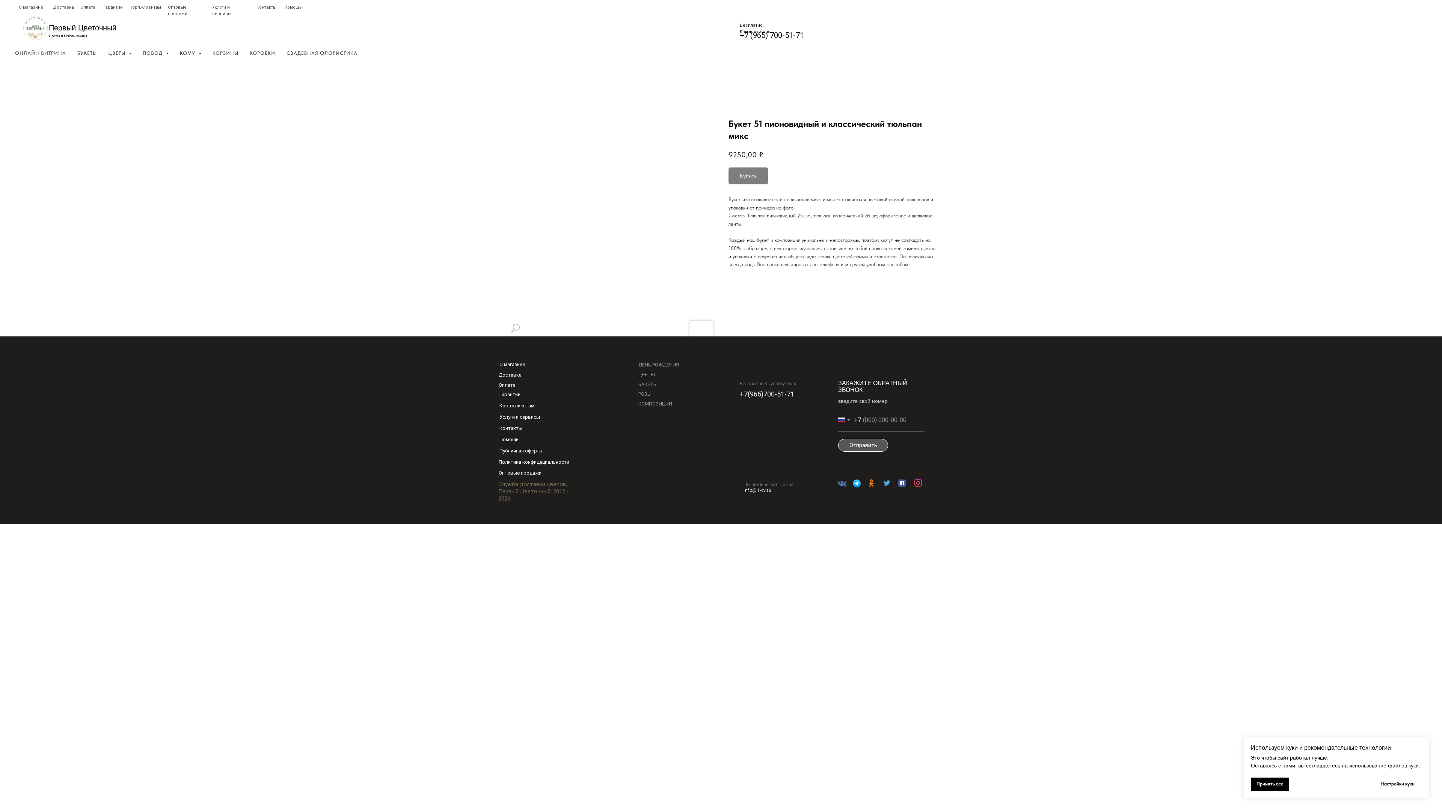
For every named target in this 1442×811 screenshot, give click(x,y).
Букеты (87, 53)
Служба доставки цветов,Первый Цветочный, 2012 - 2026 (533, 491)
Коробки (262, 53)
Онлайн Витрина (40, 53)
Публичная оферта (520, 451)
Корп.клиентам (145, 7)
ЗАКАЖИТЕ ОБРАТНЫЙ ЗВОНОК (872, 386)
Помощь (293, 7)
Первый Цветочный (82, 28)
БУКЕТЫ (648, 384)
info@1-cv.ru (757, 490)
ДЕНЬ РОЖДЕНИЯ (658, 365)
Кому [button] (188, 53)
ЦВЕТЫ (646, 374)
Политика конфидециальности (534, 462)
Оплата (87, 7)
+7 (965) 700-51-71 (772, 35)
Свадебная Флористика (322, 53)
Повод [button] (153, 53)
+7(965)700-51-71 (767, 394)
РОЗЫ (645, 394)
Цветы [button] (117, 53)
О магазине (31, 7)
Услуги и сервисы (519, 417)
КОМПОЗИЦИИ (655, 404)
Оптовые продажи (520, 473)
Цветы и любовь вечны (68, 36)
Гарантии (113, 7)
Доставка (63, 7)
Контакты (266, 7)
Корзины (225, 53)
